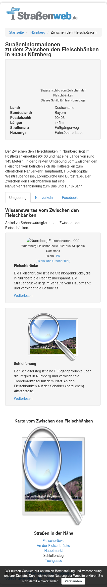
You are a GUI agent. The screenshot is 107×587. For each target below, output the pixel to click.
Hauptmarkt (53, 550)
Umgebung (18, 197)
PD (58, 255)
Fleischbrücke (53, 540)
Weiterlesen (23, 295)
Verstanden (73, 581)
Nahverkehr (44, 197)
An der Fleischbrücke (53, 545)
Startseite (16, 32)
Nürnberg (37, 32)
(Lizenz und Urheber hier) (53, 260)
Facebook (70, 197)
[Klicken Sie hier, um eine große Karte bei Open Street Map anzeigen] (53, 475)
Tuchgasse (53, 560)
